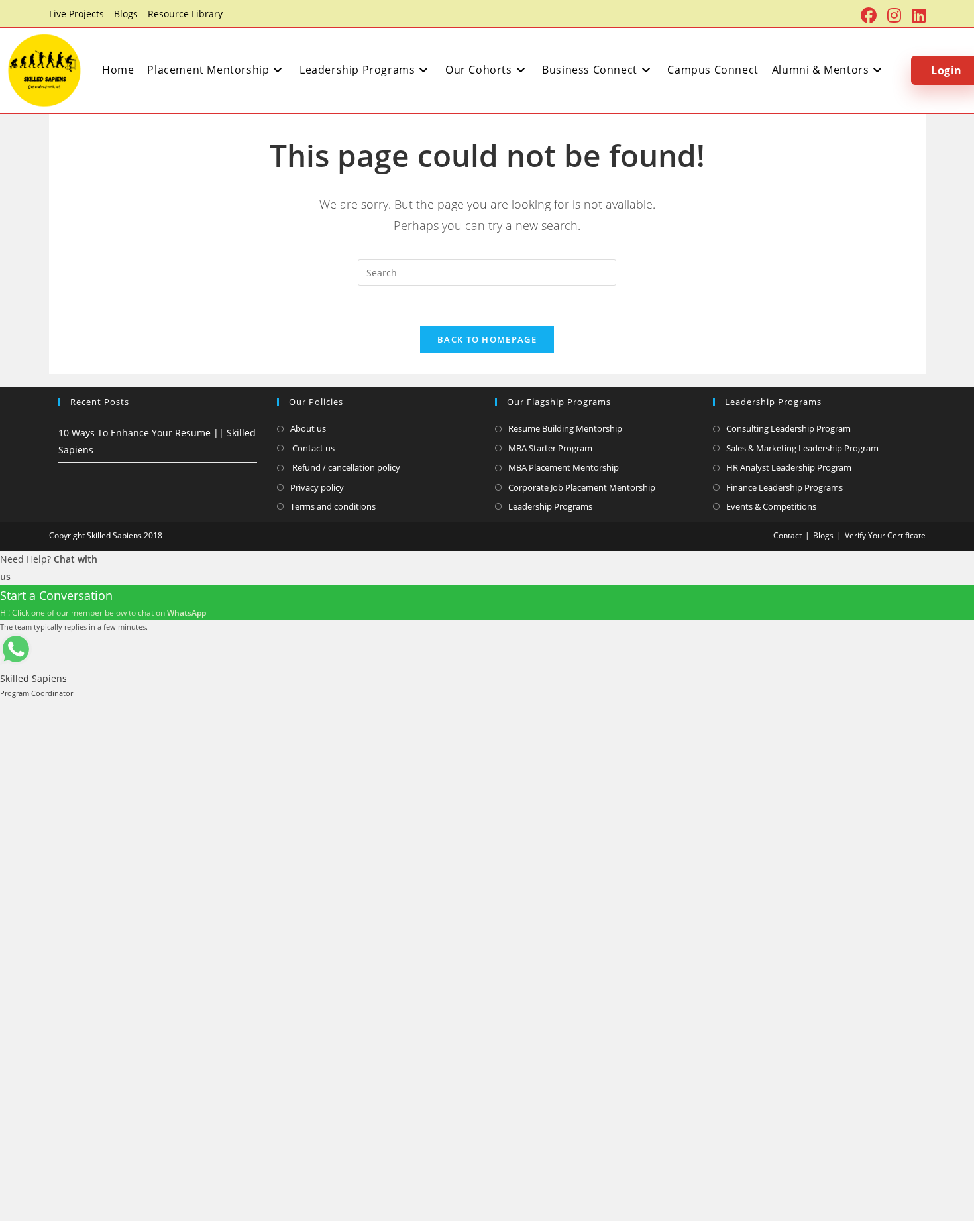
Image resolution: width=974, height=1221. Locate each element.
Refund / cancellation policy (345, 467)
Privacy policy (317, 487)
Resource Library (185, 13)
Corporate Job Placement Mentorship (581, 487)
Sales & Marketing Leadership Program (802, 448)
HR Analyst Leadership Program (788, 467)
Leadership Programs (550, 506)
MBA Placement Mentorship (563, 467)
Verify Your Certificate (885, 535)
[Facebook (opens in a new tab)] (868, 15)
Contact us (312, 448)
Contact (787, 535)
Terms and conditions (333, 506)
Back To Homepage (487, 339)
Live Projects (76, 13)
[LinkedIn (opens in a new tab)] (916, 15)
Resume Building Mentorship (565, 428)
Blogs (126, 13)
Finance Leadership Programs (784, 487)
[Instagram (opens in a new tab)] (894, 15)
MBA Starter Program (550, 448)
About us (308, 428)
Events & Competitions (771, 506)
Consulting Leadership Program (788, 428)
